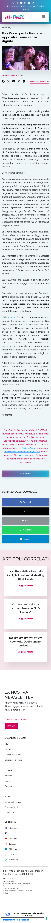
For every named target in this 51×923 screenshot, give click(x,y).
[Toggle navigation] (43, 16)
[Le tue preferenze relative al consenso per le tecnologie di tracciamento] (46, 918)
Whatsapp (27, 530)
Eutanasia (8, 786)
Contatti (25, 9)
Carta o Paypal (29, 448)
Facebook (27, 502)
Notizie (13, 75)
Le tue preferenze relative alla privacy (28, 914)
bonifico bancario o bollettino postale (22, 451)
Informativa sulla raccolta (16, 919)
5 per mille (24, 455)
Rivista (10, 6)
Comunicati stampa (13, 802)
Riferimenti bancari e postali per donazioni (17, 883)
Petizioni (8, 776)
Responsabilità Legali (10, 888)
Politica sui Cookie (9, 881)
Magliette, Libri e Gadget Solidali (29, 6)
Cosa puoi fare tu (12, 807)
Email (27, 521)
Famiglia (8, 749)
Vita (21, 75)
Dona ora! (25, 473)
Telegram (27, 539)
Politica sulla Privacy (10, 879)
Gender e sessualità (13, 755)
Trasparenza (7, 886)
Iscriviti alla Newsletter (39, 81)
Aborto (7, 781)
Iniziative (8, 770)
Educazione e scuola (13, 760)
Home (5, 75)
